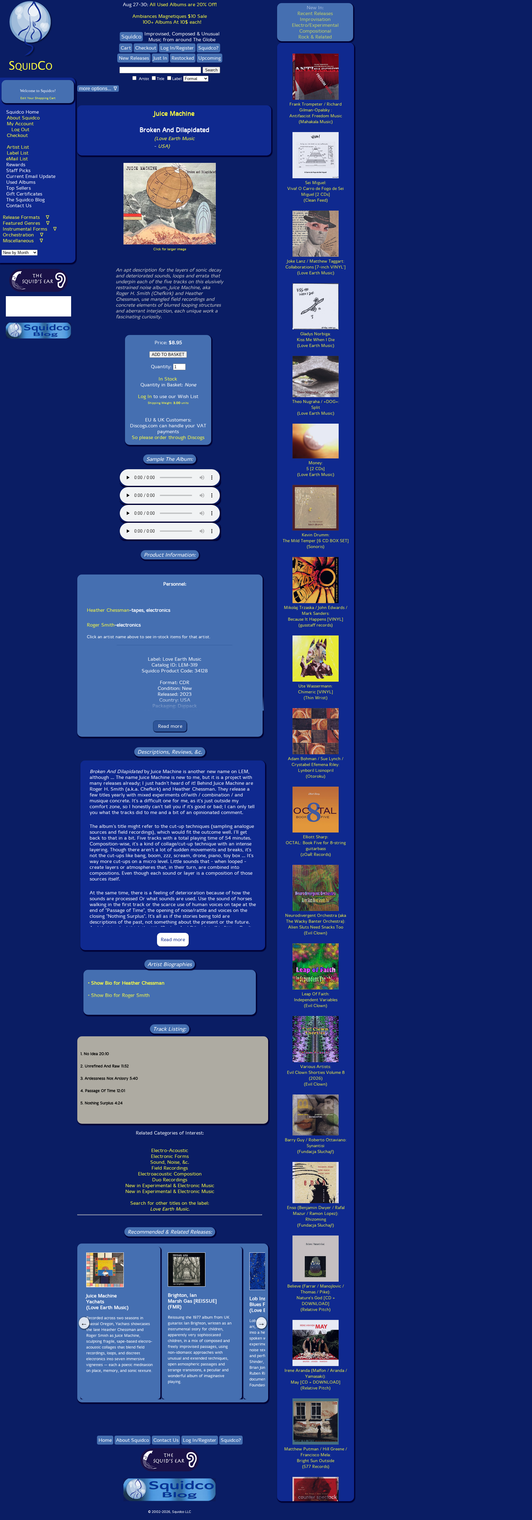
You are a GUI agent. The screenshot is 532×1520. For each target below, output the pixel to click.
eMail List (17, 159)
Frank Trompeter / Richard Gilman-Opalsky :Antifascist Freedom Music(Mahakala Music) (315, 113)
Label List (17, 153)
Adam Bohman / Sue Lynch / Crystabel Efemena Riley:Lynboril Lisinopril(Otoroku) (315, 767)
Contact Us (18, 205)
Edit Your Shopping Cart (37, 98)
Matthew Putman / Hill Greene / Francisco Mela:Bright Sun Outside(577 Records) (315, 1457)
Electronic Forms (170, 1156)
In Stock (168, 379)
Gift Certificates (24, 194)
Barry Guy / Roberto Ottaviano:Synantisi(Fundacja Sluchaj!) (316, 1145)
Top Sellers (18, 188)
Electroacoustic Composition (170, 1174)
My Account (20, 124)
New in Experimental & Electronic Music (169, 1185)
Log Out (20, 129)
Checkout (17, 135)
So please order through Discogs (168, 437)
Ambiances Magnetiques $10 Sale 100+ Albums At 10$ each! (169, 19)
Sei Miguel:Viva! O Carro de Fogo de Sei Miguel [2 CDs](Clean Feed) (315, 191)
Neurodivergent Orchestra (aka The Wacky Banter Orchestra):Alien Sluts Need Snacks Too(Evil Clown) (315, 924)
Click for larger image (169, 249)
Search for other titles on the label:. (169, 1206)
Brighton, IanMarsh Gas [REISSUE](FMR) (192, 1301)
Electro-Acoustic (169, 1150)
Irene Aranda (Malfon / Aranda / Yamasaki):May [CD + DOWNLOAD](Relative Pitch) (315, 1379)
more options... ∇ (98, 88)
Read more (170, 726)
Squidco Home (22, 112)
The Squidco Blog (25, 200)
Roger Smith (101, 625)
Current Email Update (30, 176)
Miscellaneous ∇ (23, 241)
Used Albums (20, 182)
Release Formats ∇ (26, 217)
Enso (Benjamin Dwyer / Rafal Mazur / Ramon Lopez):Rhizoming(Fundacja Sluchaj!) (316, 1216)
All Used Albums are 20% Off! (183, 4)
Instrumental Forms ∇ (30, 229)
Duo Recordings (169, 1180)
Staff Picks (18, 170)
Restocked (182, 58)
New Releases (134, 58)
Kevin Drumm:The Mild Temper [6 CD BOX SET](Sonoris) (316, 540)
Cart (126, 48)
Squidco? (208, 48)
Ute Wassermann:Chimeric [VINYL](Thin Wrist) (315, 691)
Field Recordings (169, 1168)
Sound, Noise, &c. (169, 1162)
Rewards (15, 164)
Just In (160, 58)
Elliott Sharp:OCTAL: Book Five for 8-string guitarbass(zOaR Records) (316, 845)
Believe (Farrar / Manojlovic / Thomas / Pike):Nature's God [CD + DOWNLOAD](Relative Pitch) (315, 1298)
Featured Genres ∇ (26, 223)
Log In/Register (177, 48)
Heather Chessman (108, 610)
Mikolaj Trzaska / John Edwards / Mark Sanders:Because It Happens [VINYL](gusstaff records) (315, 616)
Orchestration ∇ (23, 235)
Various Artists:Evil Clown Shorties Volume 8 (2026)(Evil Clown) (316, 1075)
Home (105, 1440)
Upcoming (209, 58)
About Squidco (23, 118)
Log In (145, 396)
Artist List (18, 147)
